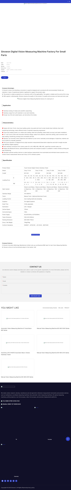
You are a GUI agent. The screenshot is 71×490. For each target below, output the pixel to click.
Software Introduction (35, 234)
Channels (16, 476)
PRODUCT (67, 307)
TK (16, 439)
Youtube (50, 439)
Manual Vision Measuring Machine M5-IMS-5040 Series (53, 328)
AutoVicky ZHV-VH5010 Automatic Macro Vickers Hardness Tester (15, 353)
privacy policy (31, 487)
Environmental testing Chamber (50, 307)
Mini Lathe (60, 307)
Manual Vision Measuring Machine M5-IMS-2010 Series (17, 377)
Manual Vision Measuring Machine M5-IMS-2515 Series (53, 352)
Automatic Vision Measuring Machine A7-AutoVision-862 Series (16, 329)
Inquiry (5, 77)
